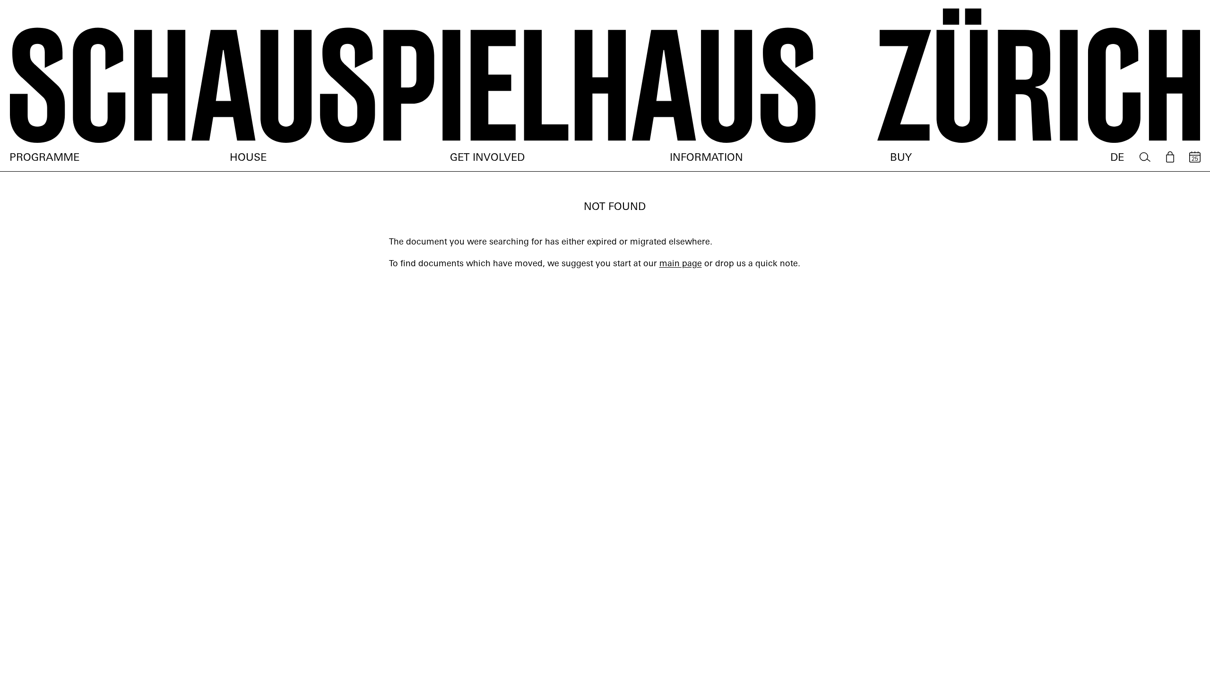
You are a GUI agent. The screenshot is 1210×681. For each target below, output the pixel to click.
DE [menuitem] (1117, 158)
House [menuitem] (248, 158)
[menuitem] (1145, 157)
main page (680, 264)
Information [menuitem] (706, 158)
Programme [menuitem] (44, 158)
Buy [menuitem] (901, 158)
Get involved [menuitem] (487, 158)
